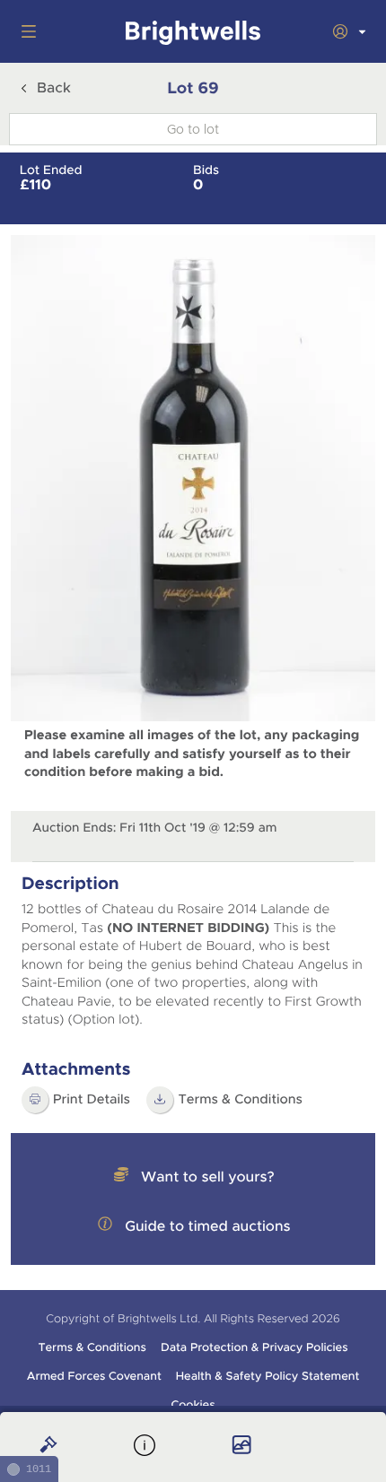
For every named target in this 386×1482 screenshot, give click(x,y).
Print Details (91, 1100)
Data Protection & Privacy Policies (254, 1347)
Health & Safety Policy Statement (268, 1376)
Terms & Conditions (240, 1100)
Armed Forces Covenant (94, 1376)
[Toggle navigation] (25, 31)
